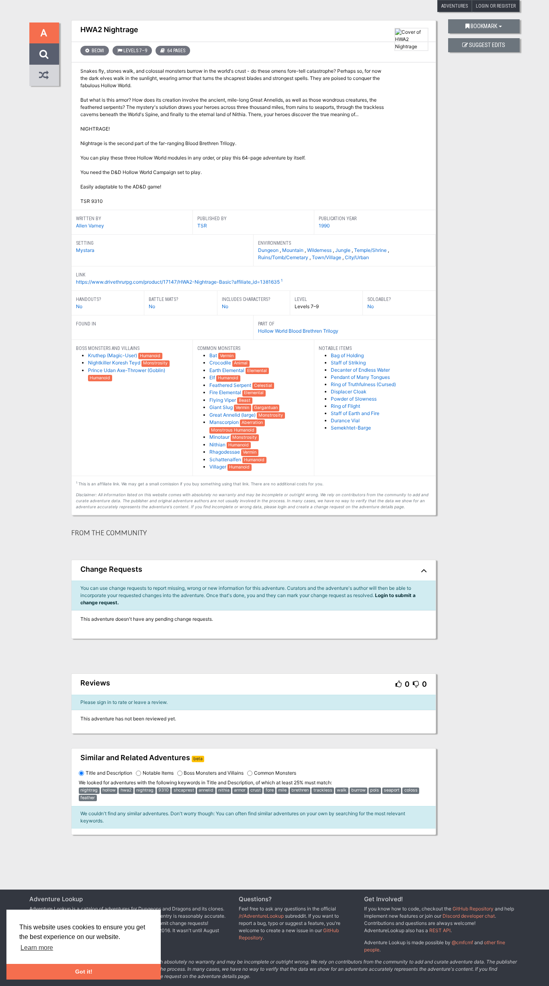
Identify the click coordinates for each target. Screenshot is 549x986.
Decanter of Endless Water (360, 370)
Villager (218, 467)
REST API (440, 930)
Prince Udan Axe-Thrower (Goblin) (126, 370)
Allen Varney (90, 226)
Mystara (85, 250)
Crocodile (220, 363)
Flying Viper (223, 400)
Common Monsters (275, 773)
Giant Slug (221, 407)
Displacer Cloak (349, 392)
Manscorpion (224, 422)
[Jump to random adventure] (44, 75)
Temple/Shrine (371, 250)
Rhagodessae (225, 452)
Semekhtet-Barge (351, 428)
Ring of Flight (345, 406)
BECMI (97, 50)
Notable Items (158, 773)
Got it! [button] (83, 971)
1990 (324, 226)
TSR (202, 226)
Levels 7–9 (135, 50)
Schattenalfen (225, 459)
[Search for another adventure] (44, 54)
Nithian (218, 445)
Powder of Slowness (354, 399)
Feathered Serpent (230, 385)
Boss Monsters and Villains (214, 773)
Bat (213, 355)
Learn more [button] (36, 947)
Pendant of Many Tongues (360, 377)
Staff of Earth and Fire (355, 413)
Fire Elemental (225, 392)
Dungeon (269, 250)
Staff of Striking (348, 363)
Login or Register (496, 6)
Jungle (343, 250)
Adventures (454, 6)
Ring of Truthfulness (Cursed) (363, 384)
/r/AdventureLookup (261, 916)
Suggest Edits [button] (487, 45)
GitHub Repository (473, 909)
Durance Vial (345, 420)
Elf (212, 377)
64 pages (175, 50)
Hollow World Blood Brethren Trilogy (298, 331)
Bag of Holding (347, 355)
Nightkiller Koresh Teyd (114, 363)
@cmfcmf (462, 942)
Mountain (293, 250)
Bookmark (484, 26)
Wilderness (320, 250)
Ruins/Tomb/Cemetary (283, 257)
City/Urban (357, 257)
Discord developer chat (468, 916)
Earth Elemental (227, 370)
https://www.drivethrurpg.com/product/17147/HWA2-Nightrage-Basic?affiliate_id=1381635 (178, 282)
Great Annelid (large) (233, 415)
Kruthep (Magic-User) (113, 355)
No (79, 306)
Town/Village (327, 257)
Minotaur (220, 437)
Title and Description (109, 773)
